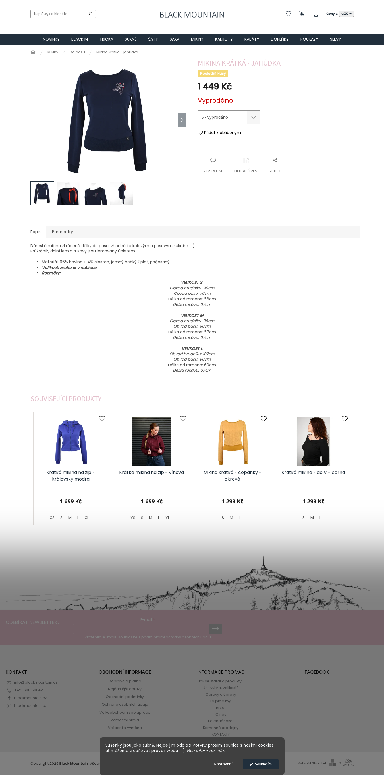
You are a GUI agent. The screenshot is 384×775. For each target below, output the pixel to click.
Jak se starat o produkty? (221, 681)
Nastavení (223, 764)
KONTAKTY (221, 734)
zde (220, 750)
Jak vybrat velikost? (220, 687)
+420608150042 (28, 690)
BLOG (221, 707)
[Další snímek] (182, 120)
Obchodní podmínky (125, 696)
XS (52, 518)
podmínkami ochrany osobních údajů (176, 637)
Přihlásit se (215, 629)
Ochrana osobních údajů (125, 704)
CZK (345, 13)
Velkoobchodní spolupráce (124, 712)
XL (87, 518)
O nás (220, 714)
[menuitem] (51, 39)
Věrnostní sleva (125, 720)
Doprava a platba (125, 681)
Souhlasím (263, 764)
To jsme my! (221, 701)
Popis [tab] (35, 232)
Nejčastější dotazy (125, 688)
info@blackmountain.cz (35, 682)
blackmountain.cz (30, 697)
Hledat (90, 14)
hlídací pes (245, 171)
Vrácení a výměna (125, 727)
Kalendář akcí (220, 720)
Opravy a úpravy (221, 694)
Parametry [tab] (62, 232)
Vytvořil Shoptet (312, 763)
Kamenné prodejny (220, 727)
